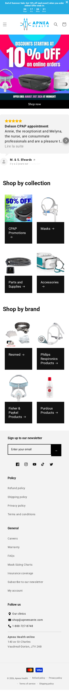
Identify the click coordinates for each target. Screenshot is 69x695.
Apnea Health (21, 678)
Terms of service (27, 684)
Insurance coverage (20, 573)
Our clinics (19, 613)
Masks (45, 229)
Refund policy (16, 488)
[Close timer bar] (67, 2)
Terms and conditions (21, 514)
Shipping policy (17, 497)
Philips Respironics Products (49, 359)
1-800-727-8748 (22, 626)
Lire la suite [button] (14, 146)
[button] (5, 24)
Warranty (14, 547)
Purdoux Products (47, 410)
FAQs (11, 555)
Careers (13, 538)
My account (15, 590)
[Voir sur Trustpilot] (4, 162)
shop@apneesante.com (27, 619)
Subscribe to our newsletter (25, 581)
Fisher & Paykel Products (15, 412)
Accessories (50, 282)
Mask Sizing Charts (20, 564)
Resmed (15, 354)
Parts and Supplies (16, 284)
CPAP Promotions (17, 231)
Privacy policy (16, 505)
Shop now (34, 104)
